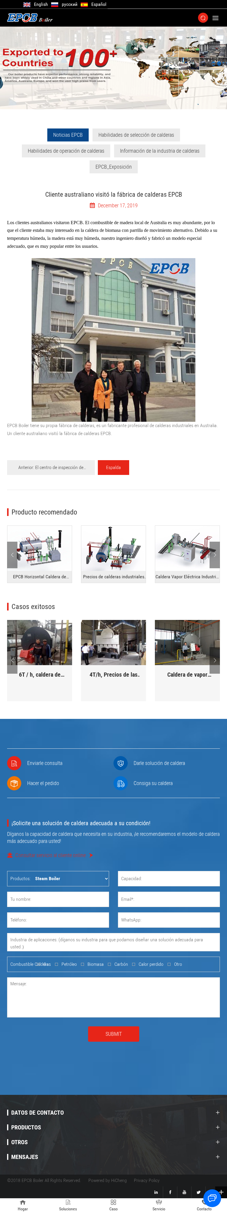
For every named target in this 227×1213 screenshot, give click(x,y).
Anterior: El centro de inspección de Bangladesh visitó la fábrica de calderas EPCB (51, 470)
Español (98, 4)
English (41, 4)
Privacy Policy (147, 1180)
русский (69, 4)
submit (114, 1034)
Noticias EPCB (68, 135)
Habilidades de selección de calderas (136, 135)
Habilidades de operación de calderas (66, 151)
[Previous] (12, 555)
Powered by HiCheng (107, 1180)
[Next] (215, 555)
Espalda (113, 467)
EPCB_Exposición (113, 167)
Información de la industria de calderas (160, 151)
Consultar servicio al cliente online (50, 855)
